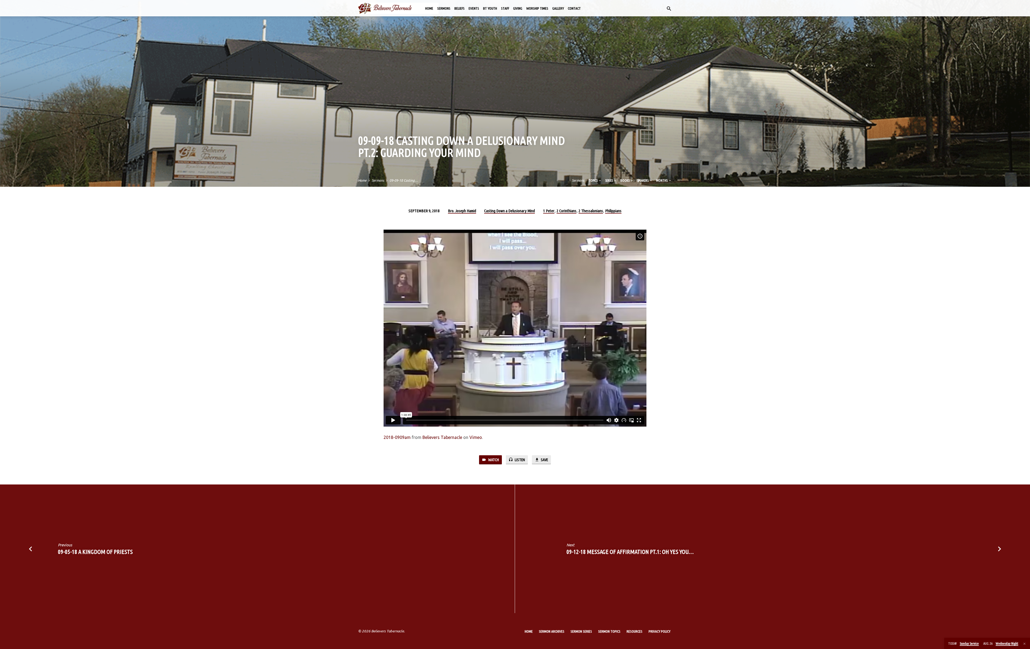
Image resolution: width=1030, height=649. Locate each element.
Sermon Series (581, 631)
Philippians (613, 210)
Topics (593, 180)
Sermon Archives (551, 631)
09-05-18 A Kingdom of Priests (95, 551)
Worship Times (537, 8)
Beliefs (459, 8)
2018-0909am (397, 437)
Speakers (643, 180)
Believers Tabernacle (442, 437)
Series (609, 180)
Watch (493, 459)
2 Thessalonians (591, 210)
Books (625, 180)
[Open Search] (669, 8)
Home (429, 8)
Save (544, 459)
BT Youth (490, 8)
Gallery (558, 8)
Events (474, 8)
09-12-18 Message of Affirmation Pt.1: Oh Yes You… (630, 551)
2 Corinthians (566, 210)
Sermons (443, 8)
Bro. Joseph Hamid (462, 210)
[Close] (1024, 644)
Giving (517, 8)
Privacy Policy (659, 631)
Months (662, 180)
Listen (519, 459)
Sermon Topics (609, 631)
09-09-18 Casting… (403, 180)
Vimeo (475, 437)
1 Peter (548, 210)
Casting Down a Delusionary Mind (509, 210)
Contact (574, 8)
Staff (505, 8)
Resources (634, 631)
